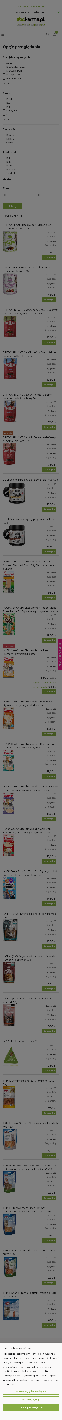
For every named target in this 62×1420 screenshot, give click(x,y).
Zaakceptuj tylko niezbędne (31, 1391)
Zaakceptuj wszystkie (31, 1407)
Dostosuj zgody (31, 1399)
